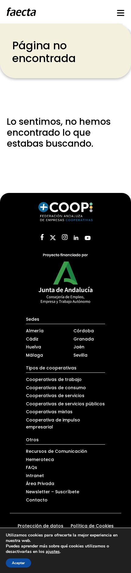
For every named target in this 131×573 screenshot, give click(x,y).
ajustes (53, 551)
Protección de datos (40, 526)
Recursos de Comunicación (56, 451)
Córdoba (83, 331)
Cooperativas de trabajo (54, 379)
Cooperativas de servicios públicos (65, 404)
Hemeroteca (40, 459)
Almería (35, 331)
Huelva (33, 347)
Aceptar (18, 563)
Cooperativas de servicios (55, 396)
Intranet (35, 476)
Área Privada (40, 483)
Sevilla (80, 355)
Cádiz (32, 339)
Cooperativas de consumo (56, 388)
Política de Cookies (92, 526)
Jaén (78, 347)
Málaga (34, 355)
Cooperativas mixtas (49, 412)
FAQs (31, 467)
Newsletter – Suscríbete (52, 492)
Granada (83, 339)
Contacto (37, 500)
